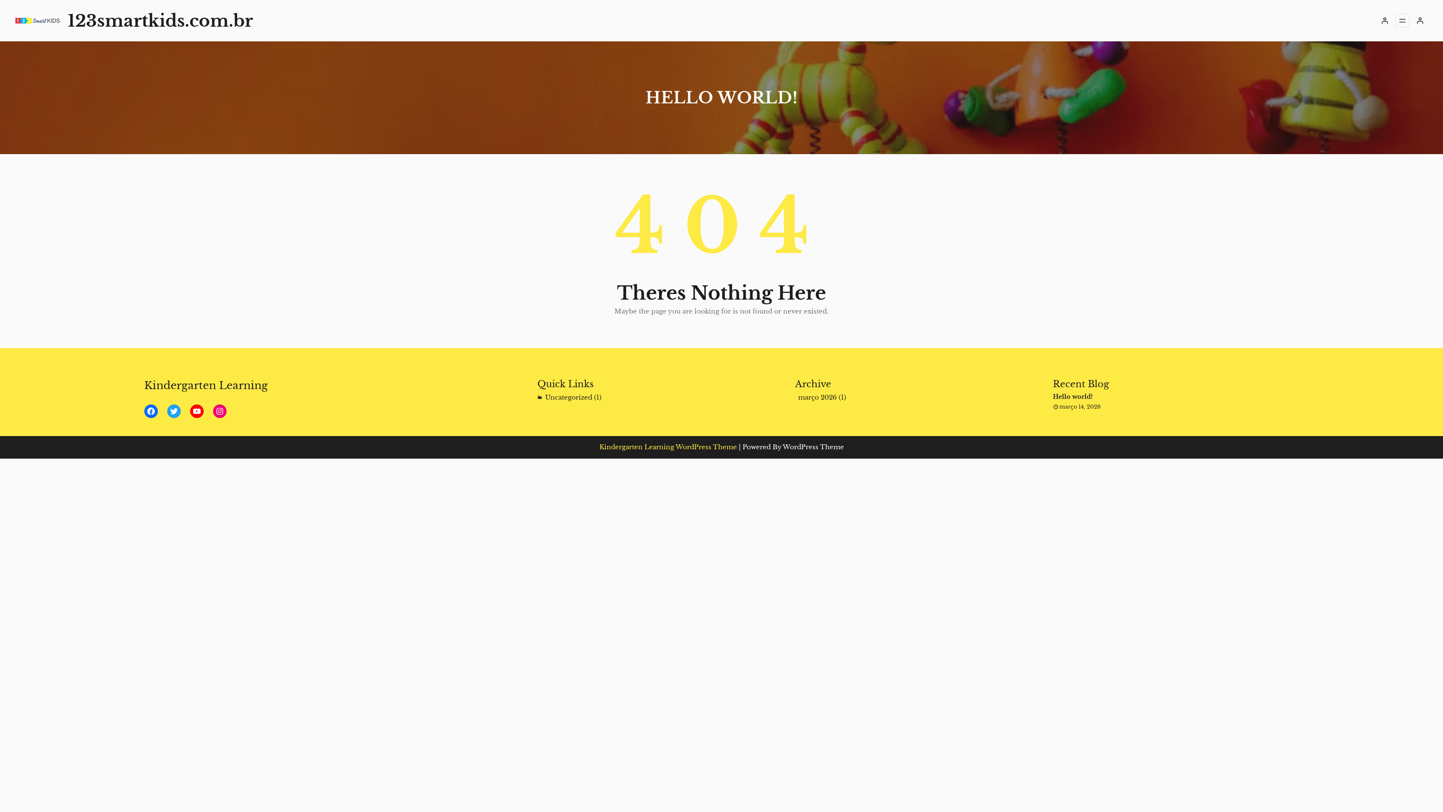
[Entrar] (1384, 21)
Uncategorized (568, 397)
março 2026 (817, 397)
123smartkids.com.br (160, 20)
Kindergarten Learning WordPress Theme (668, 447)
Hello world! (1073, 396)
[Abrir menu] (1402, 20)
